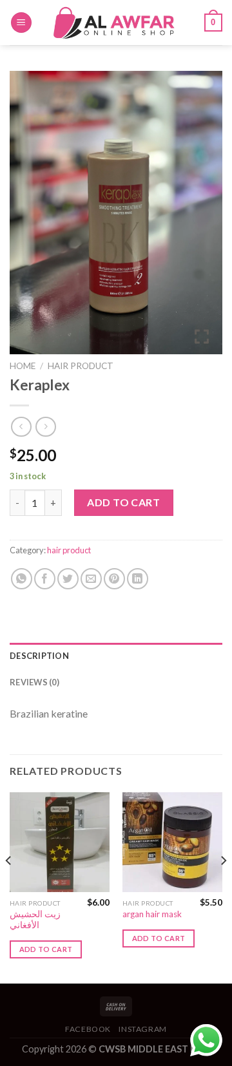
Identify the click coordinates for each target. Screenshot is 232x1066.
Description (39, 656)
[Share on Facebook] (44, 578)
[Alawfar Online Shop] (116, 22)
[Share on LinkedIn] (137, 578)
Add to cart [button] (46, 949)
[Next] (223, 886)
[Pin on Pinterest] (114, 578)
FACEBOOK (88, 1029)
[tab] (116, 656)
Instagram (143, 1029)
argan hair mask (152, 914)
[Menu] (21, 22)
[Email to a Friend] (91, 578)
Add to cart (123, 502)
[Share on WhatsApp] (21, 578)
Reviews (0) (34, 682)
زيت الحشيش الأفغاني (35, 920)
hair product (80, 366)
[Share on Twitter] (68, 578)
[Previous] (9, 886)
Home (22, 366)
